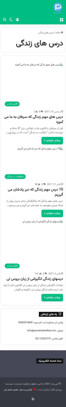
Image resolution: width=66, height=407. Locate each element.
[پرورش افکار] (57, 8)
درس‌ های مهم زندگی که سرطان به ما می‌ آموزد (33, 119)
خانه (58, 33)
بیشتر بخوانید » (52, 141)
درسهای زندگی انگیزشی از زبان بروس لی (35, 279)
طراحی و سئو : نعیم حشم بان (18, 390)
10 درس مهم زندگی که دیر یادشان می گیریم (35, 192)
